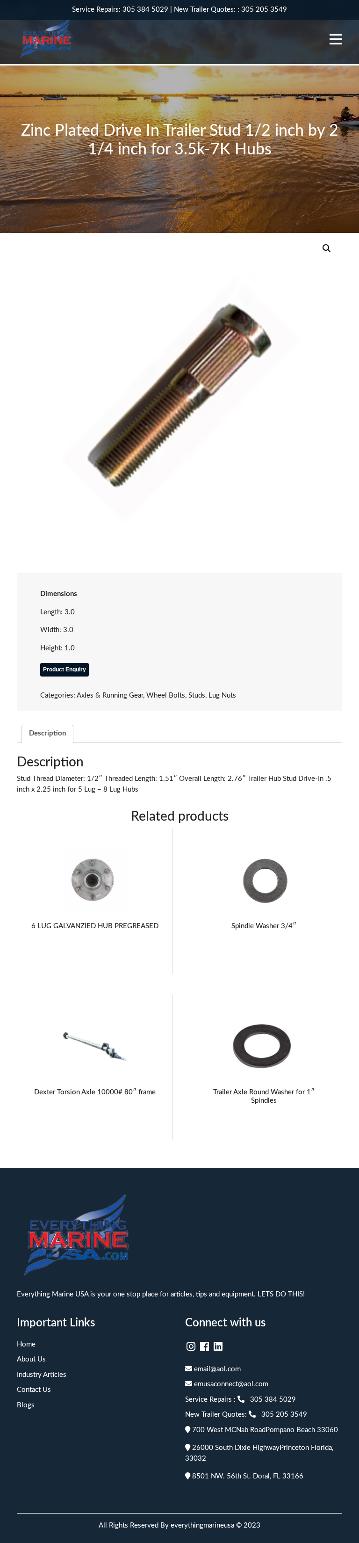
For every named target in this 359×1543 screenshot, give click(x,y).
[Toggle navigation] (335, 39)
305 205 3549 (264, 9)
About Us (31, 1359)
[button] (326, 248)
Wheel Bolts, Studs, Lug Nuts (191, 695)
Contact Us (34, 1389)
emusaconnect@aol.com (230, 1384)
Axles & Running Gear (110, 695)
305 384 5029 (145, 9)
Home (26, 1344)
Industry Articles (41, 1374)
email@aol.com (216, 1369)
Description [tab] (47, 733)
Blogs (26, 1405)
